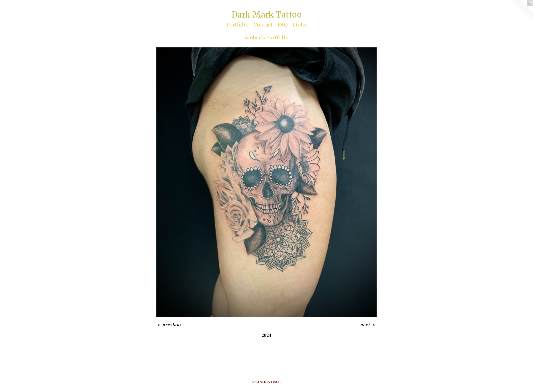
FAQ (282, 25)
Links (299, 25)
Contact (263, 25)
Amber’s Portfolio (266, 37)
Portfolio (237, 25)
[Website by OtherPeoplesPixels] (520, 12)
